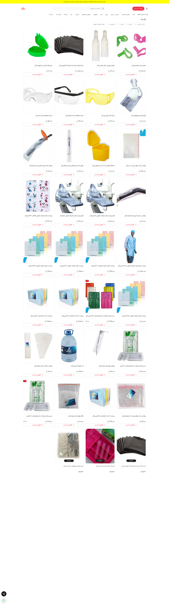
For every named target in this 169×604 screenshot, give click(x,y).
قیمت (121, 24)
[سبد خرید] (147, 9)
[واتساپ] (3, 600)
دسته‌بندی (112, 24)
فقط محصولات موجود (98, 24)
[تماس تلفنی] (3, 593)
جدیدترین (139, 24)
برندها (130, 24)
